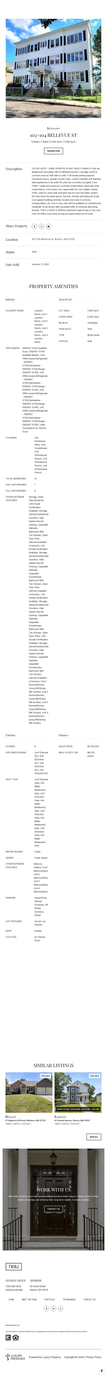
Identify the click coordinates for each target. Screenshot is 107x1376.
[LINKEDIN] (53, 1308)
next (22, 111)
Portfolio (49, 1299)
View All (94, 1137)
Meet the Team (29, 1299)
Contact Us (90, 1300)
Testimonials (69, 1299)
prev (15, 111)
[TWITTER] (60, 1308)
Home (11, 1299)
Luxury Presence (52, 1357)
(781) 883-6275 (13, 1286)
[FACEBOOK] (46, 1308)
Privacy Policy (93, 1357)
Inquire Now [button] (53, 151)
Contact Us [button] (53, 1209)
